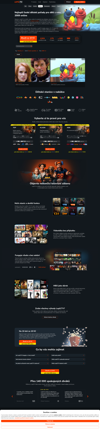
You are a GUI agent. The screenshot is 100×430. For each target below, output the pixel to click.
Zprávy (64, 6)
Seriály (35, 6)
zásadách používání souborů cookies (24, 418)
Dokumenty (47, 6)
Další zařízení (42, 267)
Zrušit (18, 54)
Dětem (40, 6)
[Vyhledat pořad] (31, 46)
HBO (74, 6)
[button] (12, 396)
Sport (58, 6)
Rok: (42, 51)
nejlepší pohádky (35, 21)
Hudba (69, 6)
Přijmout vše (50, 421)
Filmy (30, 6)
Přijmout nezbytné (50, 424)
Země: (31, 51)
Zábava (53, 6)
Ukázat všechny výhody (50, 317)
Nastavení (50, 427)
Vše (25, 6)
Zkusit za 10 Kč (80, 2)
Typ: (18, 51)
